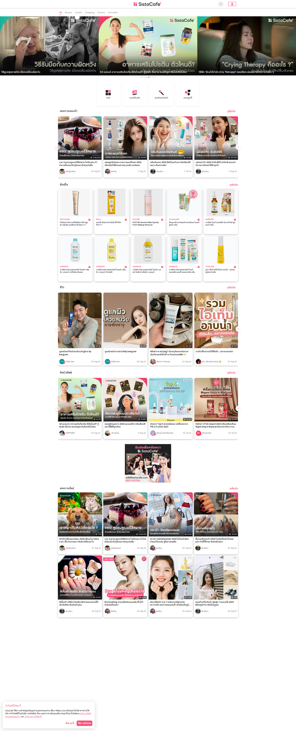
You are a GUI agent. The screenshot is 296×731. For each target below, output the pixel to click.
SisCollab (112, 12)
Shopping (90, 12)
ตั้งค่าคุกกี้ (70, 723)
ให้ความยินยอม (84, 723)
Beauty (68, 12)
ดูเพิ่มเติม (231, 111)
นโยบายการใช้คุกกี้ (33, 716)
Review (101, 12)
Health (78, 12)
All (60, 12)
